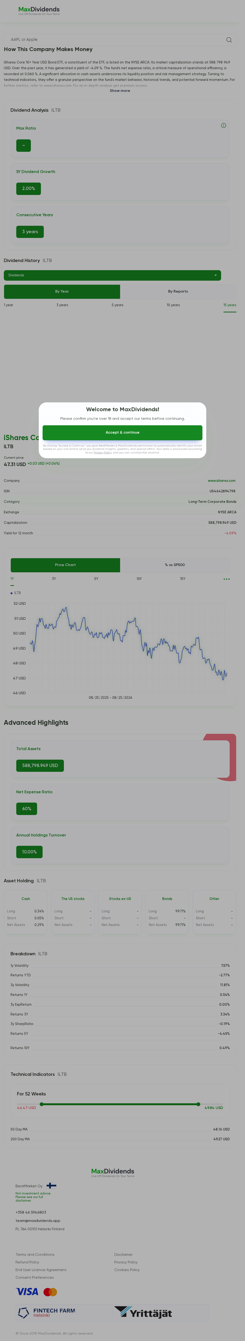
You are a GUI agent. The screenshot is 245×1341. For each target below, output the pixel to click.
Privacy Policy (102, 452)
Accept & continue (122, 433)
